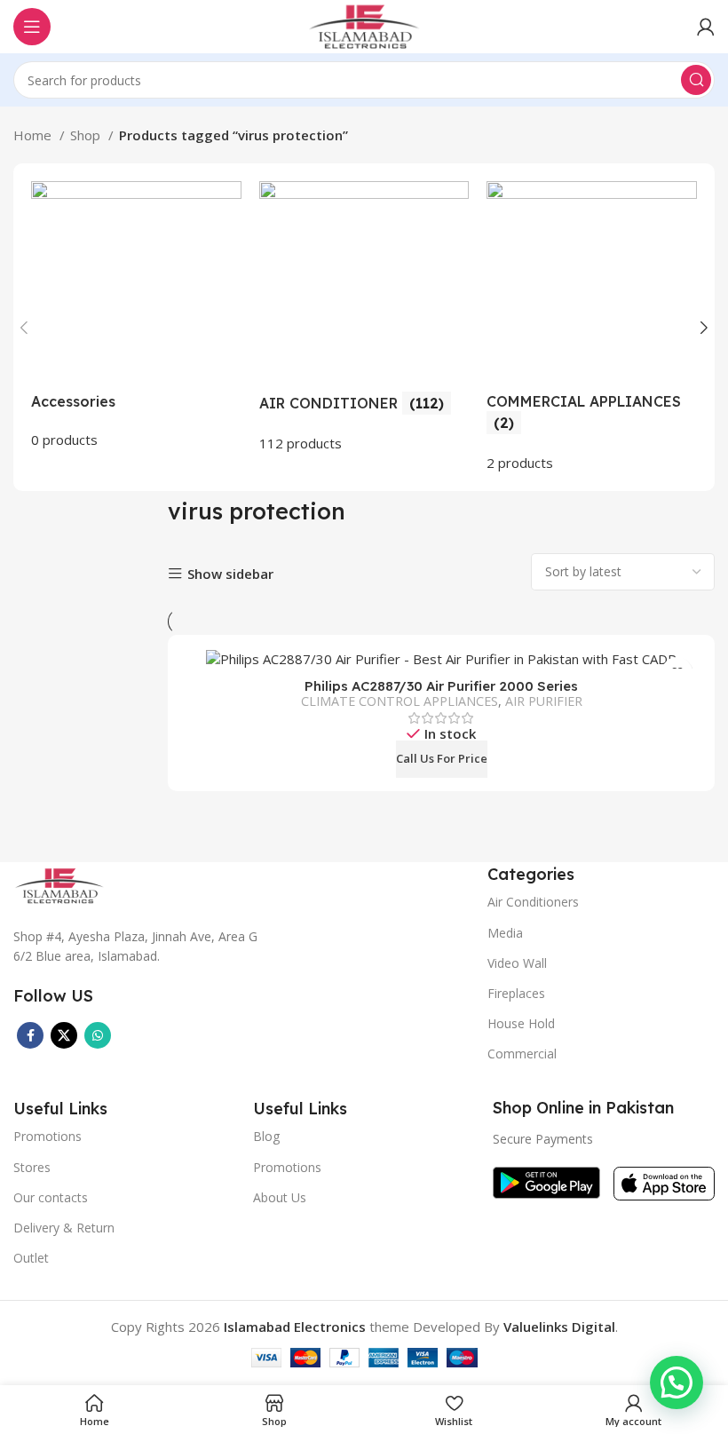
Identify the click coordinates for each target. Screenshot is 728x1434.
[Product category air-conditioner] (364, 317)
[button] (676, 1382)
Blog (266, 1136)
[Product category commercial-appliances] (592, 327)
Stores (32, 1167)
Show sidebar (230, 574)
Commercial (522, 1053)
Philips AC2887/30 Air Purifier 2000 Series (441, 685)
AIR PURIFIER (543, 701)
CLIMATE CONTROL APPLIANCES (399, 701)
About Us (279, 1197)
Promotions (287, 1167)
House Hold (521, 1023)
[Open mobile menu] (31, 26)
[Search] (696, 80)
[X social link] (64, 1035)
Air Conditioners (533, 901)
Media (505, 932)
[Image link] (59, 883)
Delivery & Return (64, 1227)
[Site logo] (364, 25)
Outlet (31, 1257)
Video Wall (517, 963)
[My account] (706, 26)
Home (34, 135)
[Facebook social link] (30, 1035)
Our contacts (50, 1197)
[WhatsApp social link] (97, 1035)
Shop (87, 135)
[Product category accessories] (136, 315)
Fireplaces (516, 993)
